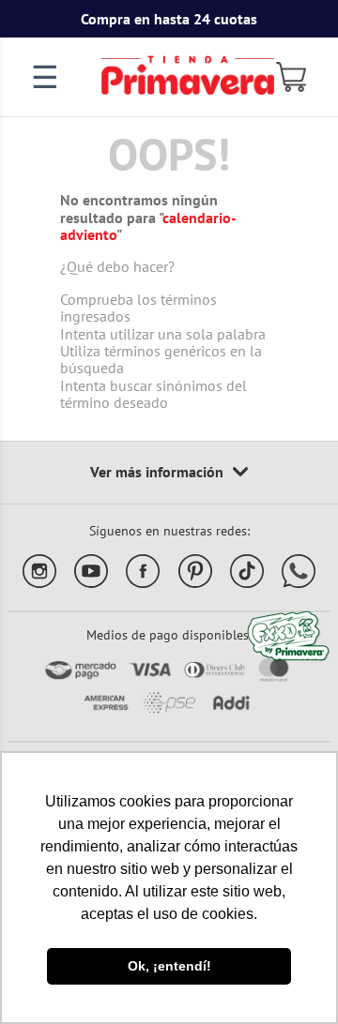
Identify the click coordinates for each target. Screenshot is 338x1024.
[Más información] (169, 472)
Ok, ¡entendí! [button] (169, 965)
